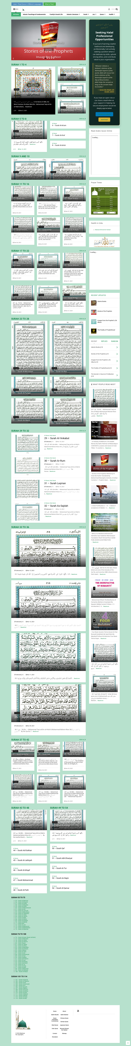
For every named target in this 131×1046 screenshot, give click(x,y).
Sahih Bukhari (64, 1014)
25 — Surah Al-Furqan (22, 393)
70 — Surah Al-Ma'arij (21, 922)
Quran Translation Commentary (54, 1019)
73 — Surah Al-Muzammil (22, 926)
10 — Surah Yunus (20, 175)
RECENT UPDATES (98, 295)
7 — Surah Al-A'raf (58, 135)
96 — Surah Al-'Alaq (20, 966)
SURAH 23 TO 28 (20, 318)
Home (17, 14)
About (64, 1011)
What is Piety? (49, 4)
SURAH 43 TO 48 (20, 807)
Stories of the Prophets (48, 43)
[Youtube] (109, 9)
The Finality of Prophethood (106, 330)
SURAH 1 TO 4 (18, 64)
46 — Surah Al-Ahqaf (21, 870)
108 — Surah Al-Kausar (21, 989)
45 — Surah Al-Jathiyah (22, 860)
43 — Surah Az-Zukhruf (22, 825)
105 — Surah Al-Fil (20, 985)
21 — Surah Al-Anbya (46, 298)
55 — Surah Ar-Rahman (21, 900)
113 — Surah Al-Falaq (21, 997)
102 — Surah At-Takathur (22, 981)
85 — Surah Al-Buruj (20, 950)
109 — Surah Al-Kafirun (21, 991)
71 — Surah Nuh (19, 923)
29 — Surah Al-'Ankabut (56, 438)
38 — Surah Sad (44, 754)
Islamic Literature (72, 14)
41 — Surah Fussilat (45, 787)
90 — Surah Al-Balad (21, 957)
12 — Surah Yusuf (44, 199)
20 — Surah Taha (19, 298)
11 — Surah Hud (18, 199)
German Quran (64, 1021)
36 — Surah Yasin (26, 717)
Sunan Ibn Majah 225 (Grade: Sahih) (107, 91)
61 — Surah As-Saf (20, 909)
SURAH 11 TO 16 (20, 184)
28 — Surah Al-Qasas (60, 423)
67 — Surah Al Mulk (20, 917)
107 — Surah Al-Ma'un (21, 988)
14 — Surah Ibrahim (20, 230)
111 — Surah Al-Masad (21, 994)
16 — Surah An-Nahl (71, 230)
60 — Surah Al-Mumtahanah (23, 908)
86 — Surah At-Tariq (20, 951)
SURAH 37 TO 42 (20, 739)
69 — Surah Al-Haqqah (21, 920)
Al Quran (16, 131)
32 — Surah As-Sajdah (56, 505)
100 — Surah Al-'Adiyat (21, 971)
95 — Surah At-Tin (20, 964)
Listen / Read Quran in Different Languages (27, 4)
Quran (102, 14)
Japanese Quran (64, 1025)
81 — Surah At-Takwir (21, 944)
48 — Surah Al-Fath (21, 890)
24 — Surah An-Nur (59, 371)
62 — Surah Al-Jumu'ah (21, 910)
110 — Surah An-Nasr (21, 992)
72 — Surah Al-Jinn (20, 925)
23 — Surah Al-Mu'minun (23, 371)
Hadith (111, 14)
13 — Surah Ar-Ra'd (71, 199)
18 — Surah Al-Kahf (45, 265)
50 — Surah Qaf (58, 848)
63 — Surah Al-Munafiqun (22, 912)
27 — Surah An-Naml (21, 420)
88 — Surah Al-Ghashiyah (22, 954)
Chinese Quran (64, 1018)
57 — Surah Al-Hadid (21, 903)
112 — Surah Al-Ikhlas (21, 995)
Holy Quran (53, 435)
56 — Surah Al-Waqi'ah (21, 902)
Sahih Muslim (55, 1014)
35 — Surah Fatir (25, 666)
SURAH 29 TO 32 (20, 430)
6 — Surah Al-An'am (59, 125)
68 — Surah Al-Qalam (21, 919)
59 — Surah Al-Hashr (21, 906)
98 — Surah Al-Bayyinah (21, 968)
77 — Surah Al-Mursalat (21, 938)
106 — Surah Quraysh (21, 987)
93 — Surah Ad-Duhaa (21, 961)
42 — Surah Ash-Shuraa (72, 787)
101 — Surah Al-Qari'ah (21, 979)
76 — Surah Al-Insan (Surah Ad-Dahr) (25, 937)
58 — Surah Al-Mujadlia (21, 905)
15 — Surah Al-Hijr (44, 230)
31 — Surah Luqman (55, 483)
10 (95, 685)
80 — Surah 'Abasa (20, 943)
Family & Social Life (56, 14)
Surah (85, 14)
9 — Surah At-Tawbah (59, 175)
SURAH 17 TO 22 (20, 250)
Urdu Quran (55, 1028)
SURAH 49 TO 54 (59, 807)
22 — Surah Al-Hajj (71, 298)
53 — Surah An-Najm (60, 878)
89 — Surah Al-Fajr (20, 956)
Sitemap (64, 1033)
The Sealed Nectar (101, 436)
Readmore (49, 49)
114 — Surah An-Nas (21, 998)
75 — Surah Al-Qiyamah (21, 929)
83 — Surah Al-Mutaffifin (22, 947)
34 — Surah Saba (25, 613)
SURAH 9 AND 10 (20, 156)
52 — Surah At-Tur (59, 868)
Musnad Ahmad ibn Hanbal (103, 229)
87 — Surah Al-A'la (20, 953)
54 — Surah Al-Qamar (60, 888)
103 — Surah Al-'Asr (20, 982)
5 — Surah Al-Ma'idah (22, 134)
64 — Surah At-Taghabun (22, 913)
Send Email (104, 119)
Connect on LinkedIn (104, 114)
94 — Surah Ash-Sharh (21, 963)
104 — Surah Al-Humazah (22, 984)
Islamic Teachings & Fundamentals (34, 14)
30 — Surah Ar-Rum (54, 460)
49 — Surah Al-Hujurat (61, 825)
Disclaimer (55, 1037)
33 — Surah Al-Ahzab (28, 562)
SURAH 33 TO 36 (20, 527)
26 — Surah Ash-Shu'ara (61, 393)
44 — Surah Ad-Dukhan (22, 850)
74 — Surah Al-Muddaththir (22, 927)
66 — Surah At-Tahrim (21, 916)
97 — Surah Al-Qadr (20, 967)
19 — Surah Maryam (71, 265)
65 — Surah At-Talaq (21, 915)
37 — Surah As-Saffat (20, 754)
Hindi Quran (55, 1025)
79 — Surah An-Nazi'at (21, 941)
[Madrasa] (23, 9)
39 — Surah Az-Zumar (72, 754)
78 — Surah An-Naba (21, 940)
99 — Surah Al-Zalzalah (21, 970)
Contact (55, 1033)
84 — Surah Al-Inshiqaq (21, 948)
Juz (93, 14)
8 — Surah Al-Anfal (59, 145)
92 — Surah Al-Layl (20, 960)
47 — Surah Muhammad (23, 880)
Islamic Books (101, 301)
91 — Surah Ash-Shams (21, 958)
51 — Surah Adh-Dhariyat (62, 858)
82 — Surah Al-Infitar (21, 946)
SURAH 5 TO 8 (18, 119)
